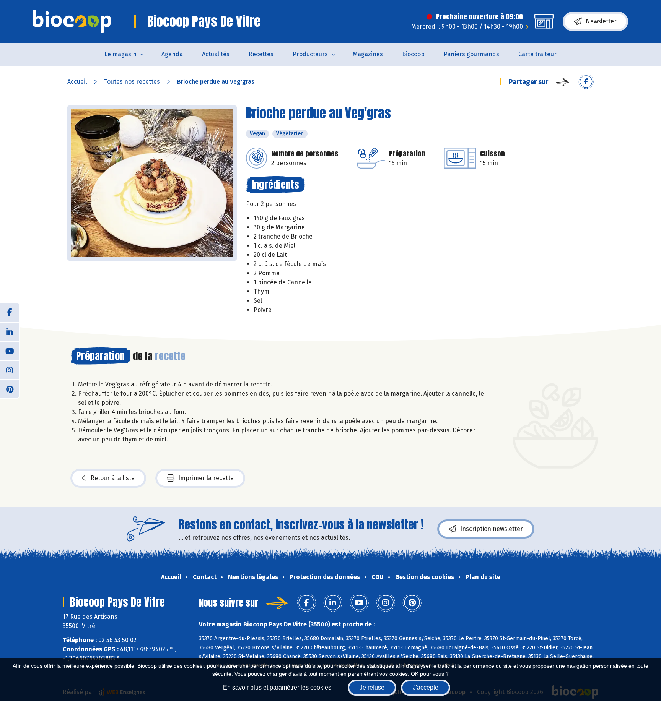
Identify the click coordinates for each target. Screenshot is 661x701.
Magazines (368, 54)
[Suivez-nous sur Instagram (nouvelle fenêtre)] (9, 369)
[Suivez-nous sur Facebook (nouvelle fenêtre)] (9, 312)
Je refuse (372, 687)
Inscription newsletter (491, 528)
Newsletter (601, 21)
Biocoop (413, 54)
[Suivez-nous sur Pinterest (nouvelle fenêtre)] (9, 388)
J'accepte (425, 687)
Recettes (261, 54)
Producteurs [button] (310, 54)
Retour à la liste (113, 478)
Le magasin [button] (120, 54)
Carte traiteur (537, 54)
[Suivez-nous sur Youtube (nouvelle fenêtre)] (9, 350)
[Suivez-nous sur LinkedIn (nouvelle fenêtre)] (9, 331)
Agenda (172, 54)
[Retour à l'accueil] (72, 21)
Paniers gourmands (471, 54)
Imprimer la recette (206, 478)
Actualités (216, 54)
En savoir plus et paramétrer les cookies (277, 687)
